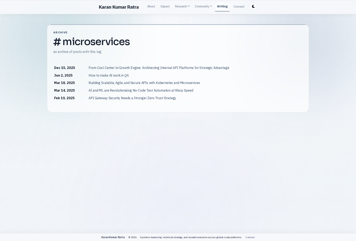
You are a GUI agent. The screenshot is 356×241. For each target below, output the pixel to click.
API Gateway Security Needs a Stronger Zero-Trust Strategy (132, 98)
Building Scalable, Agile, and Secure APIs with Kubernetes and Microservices (144, 83)
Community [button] (202, 6)
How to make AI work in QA (109, 75)
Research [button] (181, 6)
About (151, 6)
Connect (239, 6)
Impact (165, 6)
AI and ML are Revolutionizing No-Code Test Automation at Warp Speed (141, 90)
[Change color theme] (253, 6)
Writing (222, 6)
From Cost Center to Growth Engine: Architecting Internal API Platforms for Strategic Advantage (159, 68)
